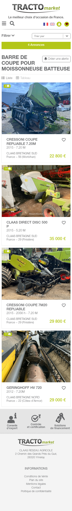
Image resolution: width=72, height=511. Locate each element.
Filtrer (7, 36)
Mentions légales (36, 484)
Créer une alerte (58, 59)
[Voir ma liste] (67, 24)
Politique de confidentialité (36, 491)
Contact (36, 488)
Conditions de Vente (36, 476)
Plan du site (36, 480)
